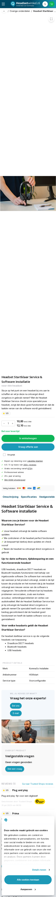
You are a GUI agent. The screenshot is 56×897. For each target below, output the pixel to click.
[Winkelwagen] (51, 4)
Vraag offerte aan (28, 447)
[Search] (45, 4)
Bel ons (15, 705)
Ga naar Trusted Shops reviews (37, 784)
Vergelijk (11, 454)
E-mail (16, 713)
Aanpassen (26, 889)
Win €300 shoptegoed (14, 480)
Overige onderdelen (20, 11)
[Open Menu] (3, 4)
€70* (30, 468)
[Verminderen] (4, 423)
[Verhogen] (12, 423)
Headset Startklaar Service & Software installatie (44, 11)
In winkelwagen (28, 438)
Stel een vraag (14, 769)
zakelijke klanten (35, 461)
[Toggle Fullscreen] (51, 19)
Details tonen (39, 869)
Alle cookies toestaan (28, 879)
